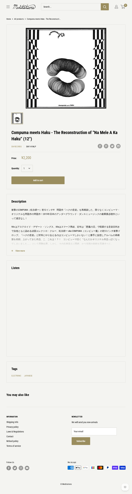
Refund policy (12, 441)
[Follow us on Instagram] (21, 468)
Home (8, 19)
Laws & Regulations (15, 431)
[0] (123, 7)
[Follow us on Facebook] (8, 468)
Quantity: (15, 168)
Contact (9, 436)
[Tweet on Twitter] (112, 146)
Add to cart (38, 180)
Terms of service (13, 446)
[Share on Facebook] (100, 146)
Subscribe (80, 441)
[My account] (116, 7)
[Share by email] (118, 146)
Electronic (16, 376)
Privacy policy (12, 427)
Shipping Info (12, 422)
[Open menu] (8, 6)
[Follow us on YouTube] (27, 468)
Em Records (16, 146)
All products (19, 19)
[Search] (105, 6)
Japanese (28, 376)
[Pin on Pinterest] (106, 146)
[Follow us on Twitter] (15, 468)
